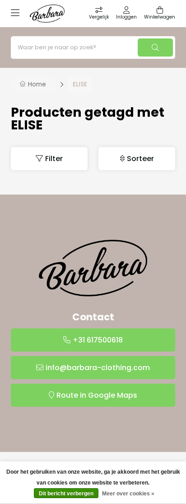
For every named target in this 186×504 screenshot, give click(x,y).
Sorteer (140, 158)
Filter (54, 158)
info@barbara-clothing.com (98, 367)
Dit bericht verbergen (66, 493)
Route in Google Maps (96, 395)
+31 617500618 (98, 340)
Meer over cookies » (128, 493)
